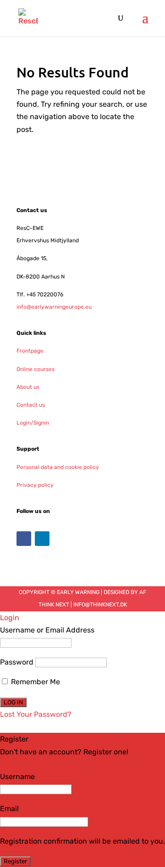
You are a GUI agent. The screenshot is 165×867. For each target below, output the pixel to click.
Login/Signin (32, 423)
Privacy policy (35, 485)
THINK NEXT (53, 604)
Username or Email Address (47, 630)
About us (27, 387)
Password (16, 662)
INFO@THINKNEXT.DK (100, 604)
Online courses (35, 369)
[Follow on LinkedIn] (42, 538)
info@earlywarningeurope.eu (54, 307)
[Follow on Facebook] (23, 538)
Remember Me (34, 681)
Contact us (30, 405)
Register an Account (41, 764)
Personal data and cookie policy (57, 467)
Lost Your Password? (36, 714)
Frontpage (30, 351)
